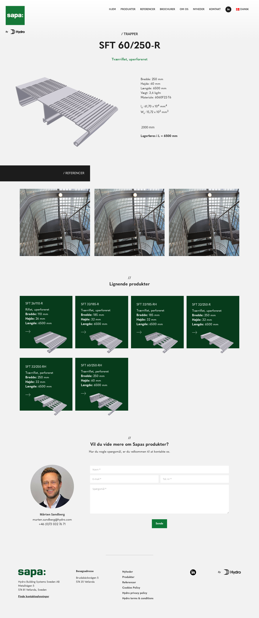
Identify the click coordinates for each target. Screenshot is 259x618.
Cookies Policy (131, 587)
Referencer (129, 582)
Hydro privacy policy (134, 593)
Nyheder (127, 572)
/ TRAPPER (129, 34)
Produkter (128, 577)
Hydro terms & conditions (137, 598)
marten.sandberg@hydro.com (52, 519)
